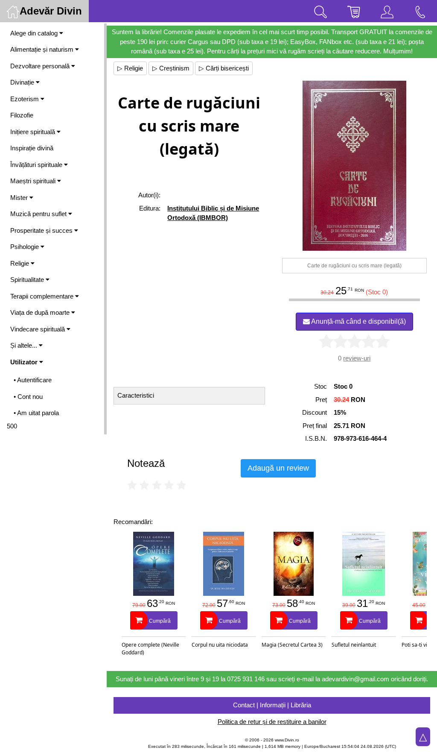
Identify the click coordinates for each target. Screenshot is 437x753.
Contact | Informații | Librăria (272, 705)
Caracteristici (135, 395)
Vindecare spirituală (38, 329)
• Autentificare (33, 380)
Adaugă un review (278, 468)
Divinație (23, 82)
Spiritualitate (28, 279)
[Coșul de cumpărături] (353, 11)
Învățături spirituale (37, 164)
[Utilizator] (387, 11)
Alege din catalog (34, 33)
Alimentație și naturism (42, 49)
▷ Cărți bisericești (224, 68)
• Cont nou (28, 396)
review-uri (356, 358)
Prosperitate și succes (42, 230)
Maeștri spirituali (33, 181)
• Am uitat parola (36, 412)
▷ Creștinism (170, 68)
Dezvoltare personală (40, 66)
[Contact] (420, 11)
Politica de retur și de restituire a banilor (272, 721)
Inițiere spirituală (33, 131)
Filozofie (21, 115)
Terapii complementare (42, 296)
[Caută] (320, 11)
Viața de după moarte (40, 312)
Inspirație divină (31, 148)
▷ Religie (130, 68)
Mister (19, 197)
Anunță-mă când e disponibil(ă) (358, 321)
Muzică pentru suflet (39, 213)
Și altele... (24, 345)
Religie (20, 263)
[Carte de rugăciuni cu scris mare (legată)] (354, 165)
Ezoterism (25, 99)
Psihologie (25, 246)
